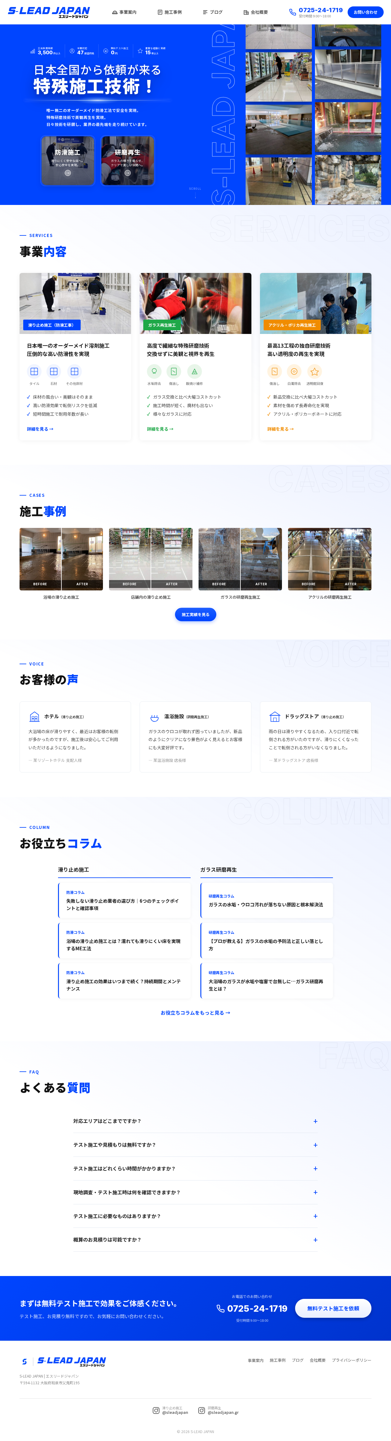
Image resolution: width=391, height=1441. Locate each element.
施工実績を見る (196, 614)
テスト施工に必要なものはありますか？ (117, 1216)
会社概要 (259, 12)
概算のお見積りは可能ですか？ (107, 1239)
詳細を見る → (40, 429)
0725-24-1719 (321, 10)
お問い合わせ (366, 12)
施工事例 (173, 12)
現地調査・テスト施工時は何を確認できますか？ (127, 1192)
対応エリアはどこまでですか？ (107, 1120)
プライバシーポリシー (351, 1360)
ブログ (216, 12)
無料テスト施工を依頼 (333, 1308)
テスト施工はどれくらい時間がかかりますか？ (124, 1168)
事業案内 (128, 12)
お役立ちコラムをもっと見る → (195, 1012)
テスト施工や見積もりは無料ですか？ (114, 1144)
